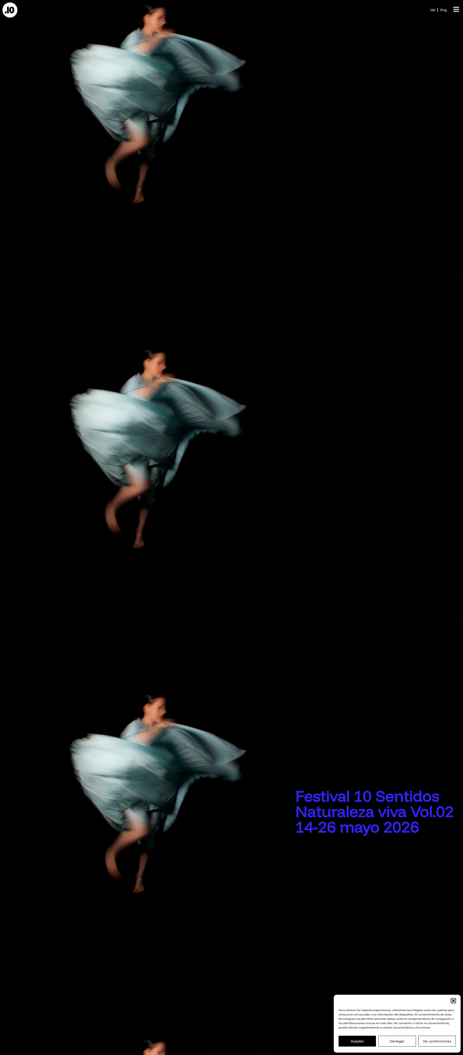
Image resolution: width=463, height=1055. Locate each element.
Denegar (397, 1041)
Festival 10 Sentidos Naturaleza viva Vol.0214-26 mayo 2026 (374, 811)
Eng (443, 10)
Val (432, 10)
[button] (453, 1000)
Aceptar (357, 1041)
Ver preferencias (437, 1041)
